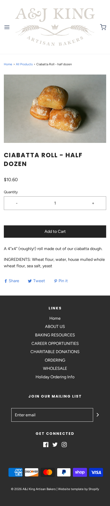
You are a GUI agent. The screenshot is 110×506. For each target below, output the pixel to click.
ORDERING (55, 360)
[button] (55, 109)
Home (8, 64)
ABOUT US (55, 326)
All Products (24, 64)
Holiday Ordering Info (55, 376)
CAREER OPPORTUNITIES (55, 343)
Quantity (11, 192)
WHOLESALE (55, 368)
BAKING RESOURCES (55, 335)
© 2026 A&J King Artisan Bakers (34, 489)
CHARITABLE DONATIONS (55, 351)
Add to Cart (55, 231)
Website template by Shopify (78, 489)
